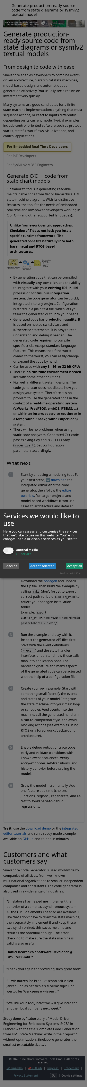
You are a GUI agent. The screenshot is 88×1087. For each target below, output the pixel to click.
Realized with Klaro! (71, 573)
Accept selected (42, 566)
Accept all (74, 566)
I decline (11, 566)
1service (24, 554)
